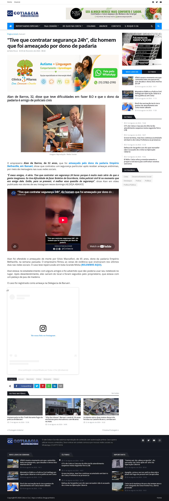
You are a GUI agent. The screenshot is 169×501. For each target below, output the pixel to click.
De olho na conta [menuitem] (72, 26)
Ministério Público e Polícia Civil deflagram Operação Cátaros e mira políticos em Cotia (148, 94)
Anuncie (17, 2)
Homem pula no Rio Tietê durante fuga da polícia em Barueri (25, 418)
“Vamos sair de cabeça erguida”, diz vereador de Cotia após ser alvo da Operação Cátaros (140, 462)
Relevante (47, 379)
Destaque (128, 180)
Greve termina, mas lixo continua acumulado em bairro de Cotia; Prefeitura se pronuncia (143, 139)
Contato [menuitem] (116, 26)
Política (148, 180)
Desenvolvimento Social (141, 176)
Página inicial (12, 34)
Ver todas (115, 393)
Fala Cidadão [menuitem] (50, 26)
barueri (22, 34)
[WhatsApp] (48, 386)
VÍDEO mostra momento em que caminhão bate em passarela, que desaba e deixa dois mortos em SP (148, 81)
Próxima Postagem (110, 430)
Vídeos (56, 379)
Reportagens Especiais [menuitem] (27, 26)
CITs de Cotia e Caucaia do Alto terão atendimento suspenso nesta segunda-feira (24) (142, 128)
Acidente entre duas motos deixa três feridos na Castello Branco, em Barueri (99, 418)
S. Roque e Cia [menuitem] (131, 26)
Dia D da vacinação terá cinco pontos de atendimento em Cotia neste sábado (147, 105)
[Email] (60, 386)
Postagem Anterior (16, 430)
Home (9, 2)
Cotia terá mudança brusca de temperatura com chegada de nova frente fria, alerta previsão (143, 486)
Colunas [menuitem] (91, 26)
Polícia (38, 379)
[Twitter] (36, 386)
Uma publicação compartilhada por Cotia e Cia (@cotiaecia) (43, 370)
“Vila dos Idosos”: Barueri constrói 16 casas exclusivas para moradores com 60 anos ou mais (63, 419)
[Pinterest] (42, 386)
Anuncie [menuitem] (103, 26)
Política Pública (130, 185)
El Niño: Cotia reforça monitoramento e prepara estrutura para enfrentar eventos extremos (141, 162)
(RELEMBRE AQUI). (91, 264)
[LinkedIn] (54, 386)
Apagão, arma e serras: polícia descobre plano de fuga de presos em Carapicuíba (142, 473)
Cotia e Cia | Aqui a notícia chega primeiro (38, 498)
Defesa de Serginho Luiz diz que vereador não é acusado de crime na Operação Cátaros (141, 150)
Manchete (30, 379)
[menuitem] (10, 26)
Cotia (126, 176)
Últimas (152, 72)
